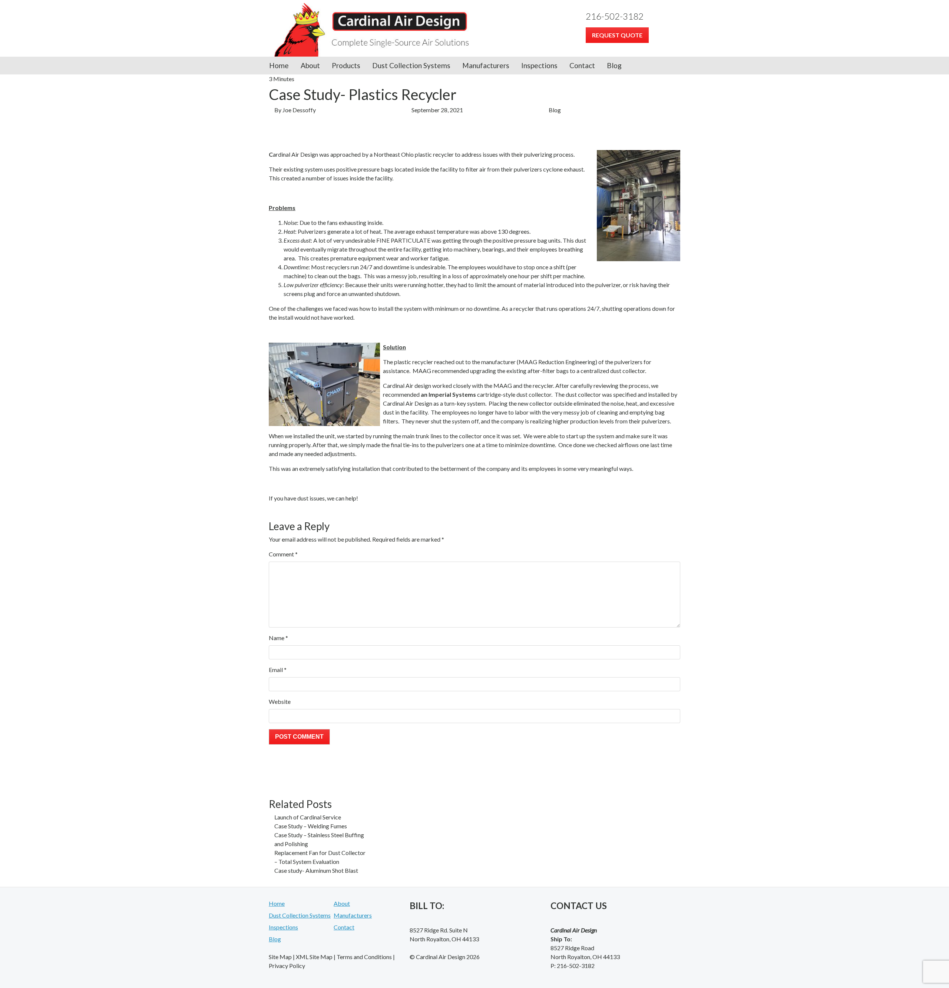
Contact (582, 65)
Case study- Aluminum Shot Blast (316, 870)
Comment (283, 554)
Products (346, 65)
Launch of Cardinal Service (307, 817)
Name (278, 637)
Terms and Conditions (364, 956)
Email (278, 669)
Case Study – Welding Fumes (310, 825)
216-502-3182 (615, 16)
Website (280, 701)
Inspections (539, 65)
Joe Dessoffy (299, 109)
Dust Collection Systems (411, 65)
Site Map (280, 956)
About (310, 65)
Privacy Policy (287, 965)
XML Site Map (314, 956)
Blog (614, 65)
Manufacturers (485, 65)
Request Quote (617, 35)
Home (279, 65)
